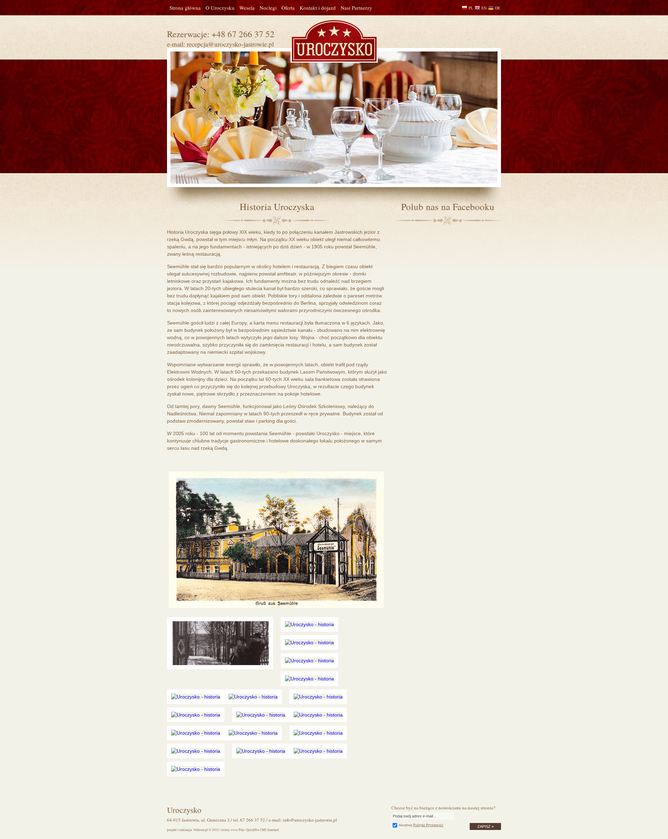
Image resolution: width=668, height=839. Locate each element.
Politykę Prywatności (428, 824)
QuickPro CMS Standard (262, 830)
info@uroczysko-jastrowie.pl (310, 820)
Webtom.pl (200, 830)
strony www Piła (232, 830)
